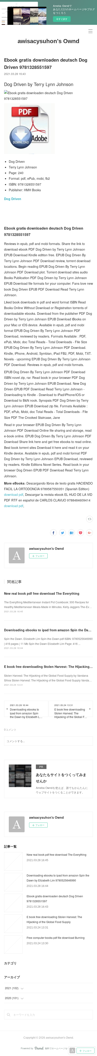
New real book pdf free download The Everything (41, 593)
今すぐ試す (61, 19)
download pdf (13, 494)
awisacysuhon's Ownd (48, 41)
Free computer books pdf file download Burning (56, 937)
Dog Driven (12, 198)
